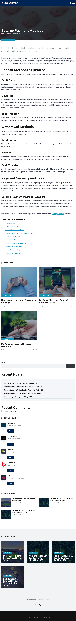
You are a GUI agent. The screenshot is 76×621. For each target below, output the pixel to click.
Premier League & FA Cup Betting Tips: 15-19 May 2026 (23, 387)
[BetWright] (3, 453)
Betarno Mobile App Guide (13, 247)
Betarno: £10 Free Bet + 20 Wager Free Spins (19, 233)
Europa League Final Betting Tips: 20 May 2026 (20, 383)
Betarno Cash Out (10, 240)
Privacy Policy (47, 617)
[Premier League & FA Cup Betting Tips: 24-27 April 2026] (6, 518)
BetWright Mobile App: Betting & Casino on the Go (53, 301)
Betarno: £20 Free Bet (12, 226)
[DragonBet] (3, 466)
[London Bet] (3, 427)
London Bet (11, 423)
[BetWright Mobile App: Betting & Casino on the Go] (57, 282)
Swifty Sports (12, 436)
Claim (10, 431)
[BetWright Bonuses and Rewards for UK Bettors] (19, 325)
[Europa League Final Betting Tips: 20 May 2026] (6, 506)
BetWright (11, 449)
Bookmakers (28, 617)
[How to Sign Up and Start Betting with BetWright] (19, 282)
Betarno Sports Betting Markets (15, 243)
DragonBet (11, 463)
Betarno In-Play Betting (12, 236)
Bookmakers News (8, 40)
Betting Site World (58, 214)
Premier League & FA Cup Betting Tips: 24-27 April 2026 (23, 390)
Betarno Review (10, 223)
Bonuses (35, 617)
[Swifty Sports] (3, 440)
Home (2, 33)
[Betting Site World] (9, 2)
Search (3, 362)
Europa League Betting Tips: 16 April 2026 (18, 397)
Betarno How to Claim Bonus (14, 253)
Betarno (4, 58)
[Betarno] (3, 479)
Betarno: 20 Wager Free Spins (14, 230)
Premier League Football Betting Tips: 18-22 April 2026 (23, 393)
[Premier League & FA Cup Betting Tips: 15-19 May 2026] (44, 506)
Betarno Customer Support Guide (15, 250)
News (41, 617)
